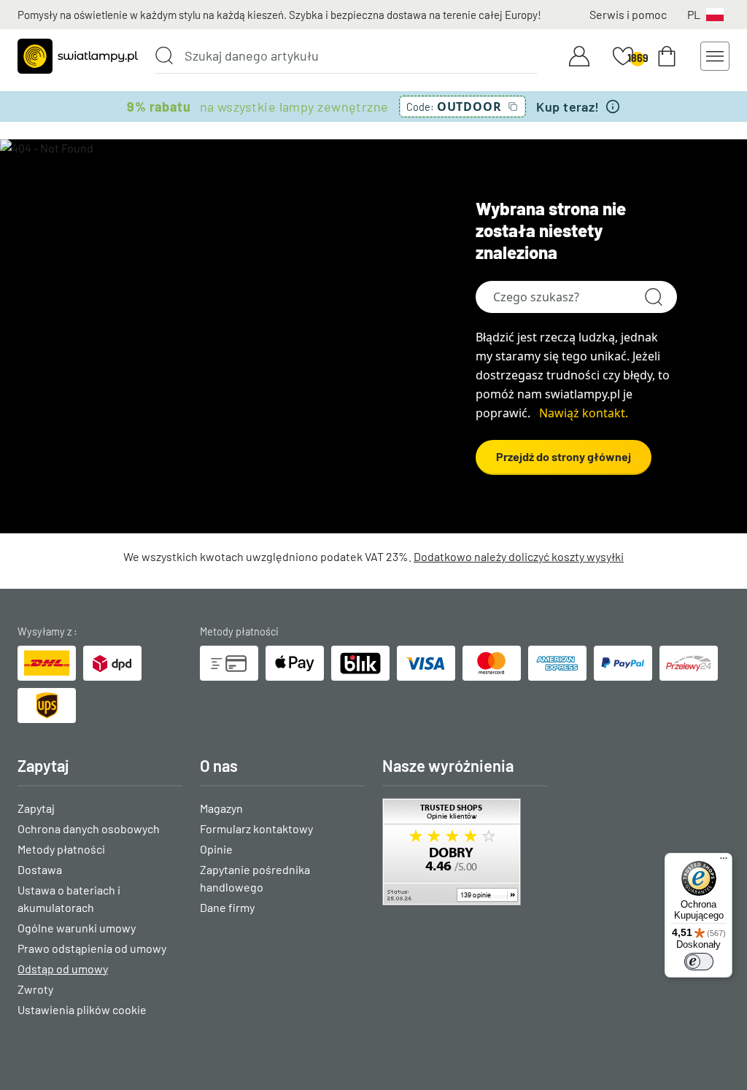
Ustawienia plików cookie (82, 1009)
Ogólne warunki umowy (77, 928)
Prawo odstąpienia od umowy (92, 948)
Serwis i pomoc (628, 14)
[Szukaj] (164, 55)
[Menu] (723, 861)
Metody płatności (61, 849)
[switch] (698, 961)
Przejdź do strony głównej (563, 456)
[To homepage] (78, 56)
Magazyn (221, 808)
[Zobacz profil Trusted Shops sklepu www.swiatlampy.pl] (464, 851)
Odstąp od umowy (63, 968)
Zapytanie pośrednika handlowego (255, 878)
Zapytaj (36, 808)
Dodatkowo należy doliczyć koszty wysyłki (519, 556)
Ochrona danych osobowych (89, 828)
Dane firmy (227, 907)
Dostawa (40, 869)
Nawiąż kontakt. (583, 413)
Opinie (216, 849)
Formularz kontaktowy (256, 828)
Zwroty (35, 989)
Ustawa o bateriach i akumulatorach (69, 898)
